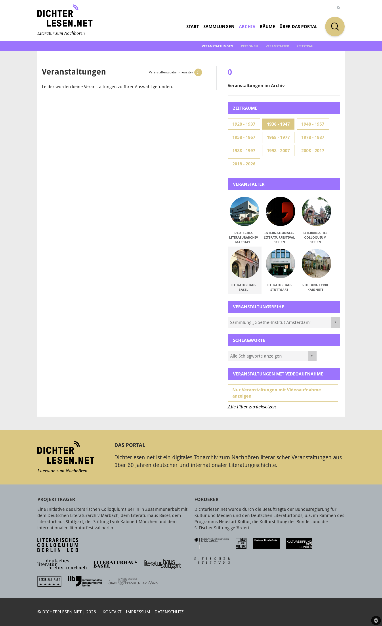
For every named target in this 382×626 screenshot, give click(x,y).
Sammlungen (219, 26)
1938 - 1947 (278, 124)
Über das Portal (298, 26)
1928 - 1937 (243, 124)
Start (192, 26)
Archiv (247, 26)
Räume (267, 26)
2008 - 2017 (312, 150)
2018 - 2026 (243, 164)
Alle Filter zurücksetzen (252, 407)
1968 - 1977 (278, 137)
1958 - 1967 (243, 137)
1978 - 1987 (312, 137)
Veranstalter (277, 46)
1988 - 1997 (243, 150)
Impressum (138, 612)
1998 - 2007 (278, 150)
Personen (249, 46)
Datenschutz (169, 612)
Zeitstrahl (306, 46)
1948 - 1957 (312, 124)
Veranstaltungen (217, 46)
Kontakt (112, 612)
